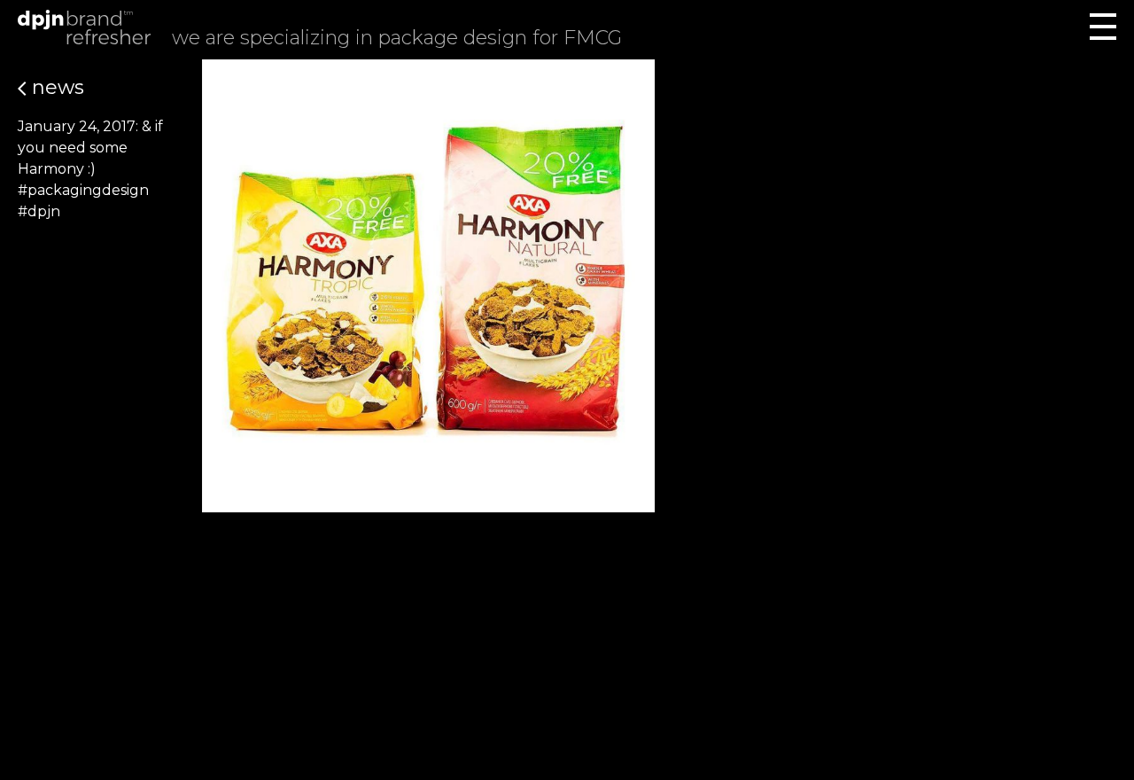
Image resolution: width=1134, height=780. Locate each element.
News (55, 87)
